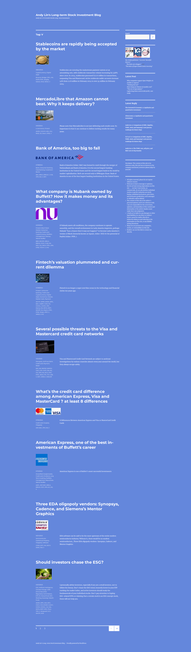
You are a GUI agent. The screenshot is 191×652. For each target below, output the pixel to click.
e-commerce (40, 128)
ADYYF (38, 302)
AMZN (38, 131)
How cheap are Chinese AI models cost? (139, 87)
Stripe (42, 312)
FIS (49, 304)
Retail (38, 365)
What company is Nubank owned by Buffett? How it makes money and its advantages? (74, 196)
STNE (48, 133)
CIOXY (42, 243)
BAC (37, 174)
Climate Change (41, 589)
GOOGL (38, 306)
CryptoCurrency (41, 72)
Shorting (38, 598)
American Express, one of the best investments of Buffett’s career (74, 445)
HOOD (43, 306)
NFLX (46, 372)
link (141, 230)
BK (40, 368)
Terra (42, 81)
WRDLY (38, 314)
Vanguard (44, 611)
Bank (37, 168)
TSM (41, 547)
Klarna (38, 308)
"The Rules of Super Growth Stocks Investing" (139, 66)
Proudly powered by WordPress (76, 643)
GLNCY (50, 605)
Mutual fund (45, 596)
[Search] (152, 37)
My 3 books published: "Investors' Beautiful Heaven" (138, 61)
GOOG (38, 607)
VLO (49, 611)
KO (49, 487)
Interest (50, 297)
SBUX (41, 374)
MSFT (49, 308)
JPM (37, 177)
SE (41, 133)
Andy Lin (128, 125)
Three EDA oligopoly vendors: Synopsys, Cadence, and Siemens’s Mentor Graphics (77, 508)
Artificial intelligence (46, 587)
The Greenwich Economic (133, 108)
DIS (51, 370)
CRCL (48, 77)
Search (127, 33)
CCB (51, 174)
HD (37, 372)
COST (44, 370)
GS (47, 607)
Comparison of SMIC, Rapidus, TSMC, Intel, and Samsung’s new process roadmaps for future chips (139, 127)
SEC (51, 596)
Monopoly (39, 361)
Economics (43, 297)
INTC (41, 545)
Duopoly (46, 423)
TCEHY (42, 247)
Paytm (46, 310)
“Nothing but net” (133, 85)
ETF (37, 596)
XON (42, 613)
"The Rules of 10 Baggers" (134, 64)
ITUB (46, 243)
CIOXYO (43, 131)
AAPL (37, 485)
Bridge (44, 77)
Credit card (45, 232)
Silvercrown (129, 116)
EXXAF (45, 605)
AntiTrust (46, 361)
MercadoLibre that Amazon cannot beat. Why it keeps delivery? (72, 101)
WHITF (38, 613)
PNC (50, 372)
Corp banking (40, 170)
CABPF (41, 304)
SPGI (45, 609)
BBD (37, 241)
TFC (45, 374)
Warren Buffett (40, 238)
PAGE (37, 133)
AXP (37, 428)
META (45, 308)
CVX (41, 605)
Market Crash (40, 299)
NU (51, 131)
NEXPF (38, 310)
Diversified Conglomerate (44, 474)
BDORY (41, 241)
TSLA (49, 609)
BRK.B (46, 174)
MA (52, 77)
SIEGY (49, 545)
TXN (37, 611)
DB (48, 370)
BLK (45, 603)
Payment (48, 299)
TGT (48, 374)
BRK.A (41, 174)
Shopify (46, 79)
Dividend (47, 476)
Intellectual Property (42, 540)
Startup (48, 236)
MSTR (37, 79)
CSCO (37, 605)
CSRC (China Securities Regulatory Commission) (44, 592)
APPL (51, 302)
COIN (46, 304)
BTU (49, 603)
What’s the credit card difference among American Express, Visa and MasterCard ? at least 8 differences (72, 396)
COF (40, 370)
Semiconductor (41, 538)
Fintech (47, 128)
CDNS (38, 545)
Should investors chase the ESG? (70, 562)
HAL (50, 607)
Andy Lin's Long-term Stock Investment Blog (68, 15)
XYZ (47, 247)
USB (51, 374)
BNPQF (44, 368)
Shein (44, 133)
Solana (38, 81)
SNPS (37, 547)
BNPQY (49, 368)
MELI (47, 131)
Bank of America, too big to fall (68, 148)
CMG (37, 370)
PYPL (41, 79)
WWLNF (49, 377)
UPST (46, 312)
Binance (38, 77)
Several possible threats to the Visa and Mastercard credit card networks (76, 331)
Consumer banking (46, 168)
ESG (37, 587)
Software (45, 542)
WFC (44, 177)
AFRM (43, 302)
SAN (52, 245)
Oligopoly (39, 425)
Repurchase (49, 480)
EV (40, 596)
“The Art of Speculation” (135, 89)
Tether (47, 81)
